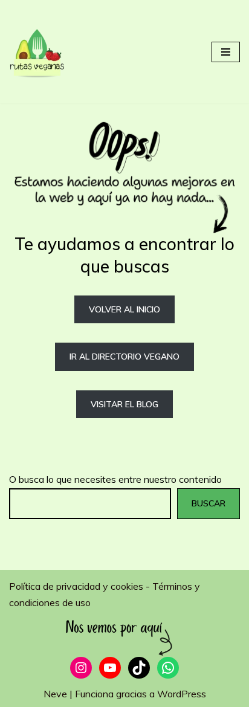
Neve (55, 694)
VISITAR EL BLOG (124, 404)
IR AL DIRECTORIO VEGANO (124, 356)
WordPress (181, 694)
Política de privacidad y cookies (77, 586)
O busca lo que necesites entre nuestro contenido (115, 479)
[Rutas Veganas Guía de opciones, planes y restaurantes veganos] (45, 51)
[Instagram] (81, 668)
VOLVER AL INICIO (124, 309)
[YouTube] (110, 668)
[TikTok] (139, 668)
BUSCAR (208, 503)
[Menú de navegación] (226, 52)
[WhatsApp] (168, 668)
